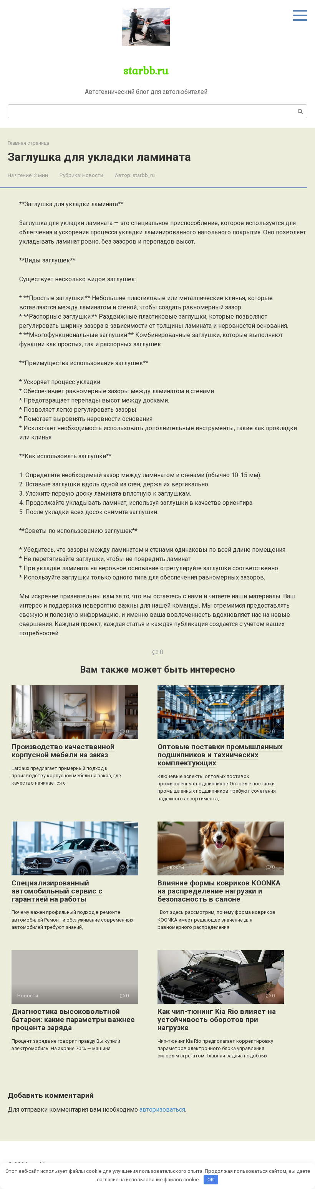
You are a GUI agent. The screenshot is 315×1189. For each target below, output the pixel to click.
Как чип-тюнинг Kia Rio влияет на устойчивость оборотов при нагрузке (217, 1019)
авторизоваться (162, 1109)
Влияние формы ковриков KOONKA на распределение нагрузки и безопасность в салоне (219, 890)
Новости (92, 175)
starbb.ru (146, 70)
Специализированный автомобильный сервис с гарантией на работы (57, 890)
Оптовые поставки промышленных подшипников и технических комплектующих (220, 754)
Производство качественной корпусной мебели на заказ (63, 750)
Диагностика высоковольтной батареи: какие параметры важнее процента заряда (73, 1019)
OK (210, 1179)
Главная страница (28, 143)
